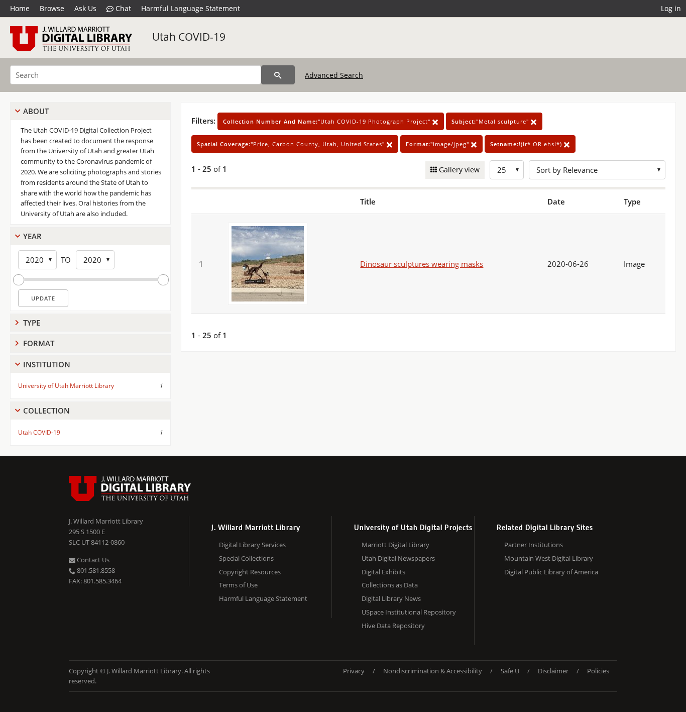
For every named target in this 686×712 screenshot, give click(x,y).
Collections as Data (390, 584)
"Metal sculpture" (491, 121)
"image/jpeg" (438, 144)
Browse (52, 8)
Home (20, 8)
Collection (46, 410)
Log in (671, 8)
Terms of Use (238, 584)
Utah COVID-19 (188, 37)
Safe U (510, 670)
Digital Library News (391, 598)
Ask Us (85, 8)
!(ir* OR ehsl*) (527, 144)
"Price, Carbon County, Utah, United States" (292, 144)
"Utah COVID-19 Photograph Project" (327, 121)
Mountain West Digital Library (548, 558)
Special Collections (246, 558)
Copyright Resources (250, 571)
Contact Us (92, 559)
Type (31, 323)
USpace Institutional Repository (409, 612)
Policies (598, 670)
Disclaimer (553, 670)
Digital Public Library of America (551, 571)
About (36, 111)
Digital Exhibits (383, 571)
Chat (122, 8)
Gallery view (458, 169)
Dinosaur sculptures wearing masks (421, 264)
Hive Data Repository (393, 625)
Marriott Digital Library (395, 544)
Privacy (354, 670)
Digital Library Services (252, 544)
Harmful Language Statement (190, 8)
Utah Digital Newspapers (398, 558)
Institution (46, 364)
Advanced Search (334, 75)
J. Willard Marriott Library (106, 521)
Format (38, 343)
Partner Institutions (533, 544)
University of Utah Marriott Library (66, 385)
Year (32, 236)
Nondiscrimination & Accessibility (432, 670)
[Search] (278, 74)
